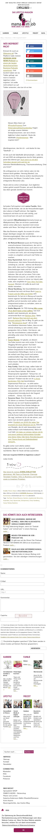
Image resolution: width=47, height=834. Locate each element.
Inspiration (6, 500)
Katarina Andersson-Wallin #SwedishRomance (20, 798)
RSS (4, 774)
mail (30, 8)
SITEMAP (18, 3)
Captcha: (4, 615)
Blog (2, 38)
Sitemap (6, 759)
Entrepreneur (25, 500)
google (25, 8)
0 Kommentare (31, 80)
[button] (34, 46)
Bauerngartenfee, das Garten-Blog (16, 803)
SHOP (6, 3)
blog (43, 33)
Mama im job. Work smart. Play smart (23, 20)
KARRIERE (6, 33)
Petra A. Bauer (12, 491)
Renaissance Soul (19, 323)
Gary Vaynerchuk (15, 500)
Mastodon (7, 771)
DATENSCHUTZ (32, 3)
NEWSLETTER (12, 3)
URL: (2, 589)
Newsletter (7, 764)
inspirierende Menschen (36, 498)
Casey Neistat (7, 503)
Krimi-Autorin (8, 800)
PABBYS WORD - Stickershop (14, 793)
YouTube (9, 498)
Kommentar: (5, 597)
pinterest (28, 8)
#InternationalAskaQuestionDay (20, 128)
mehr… (6, 531)
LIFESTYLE (25, 33)
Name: (3, 573)
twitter (23, 8)
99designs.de (8, 53)
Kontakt (6, 762)
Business (30, 493)
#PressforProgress (15, 125)
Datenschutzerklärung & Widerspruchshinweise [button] (18, 825)
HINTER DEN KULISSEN (23, 5)
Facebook (7, 776)
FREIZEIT (35, 33)
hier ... (15, 691)
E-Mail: (3, 581)
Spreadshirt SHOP (10, 791)
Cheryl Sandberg (34, 500)
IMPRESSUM (24, 3)
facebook (20, 8)
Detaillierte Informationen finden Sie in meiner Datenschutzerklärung (20, 637)
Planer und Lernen (10, 796)
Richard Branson (18, 498)
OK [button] (23, 830)
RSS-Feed (25, 495)
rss (18, 8)
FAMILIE (15, 33)
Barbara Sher (30, 316)
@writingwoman (22, 137)
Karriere (25, 498)
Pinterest (6, 779)
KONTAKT (39, 3)
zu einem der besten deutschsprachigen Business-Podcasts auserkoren (10, 65)
